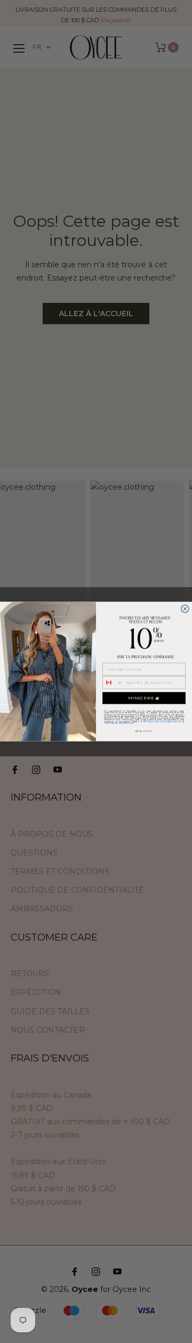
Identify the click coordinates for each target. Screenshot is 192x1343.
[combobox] (113, 683)
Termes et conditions (119, 722)
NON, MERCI (144, 731)
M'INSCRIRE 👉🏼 (144, 698)
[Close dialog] (185, 608)
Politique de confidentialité (161, 721)
